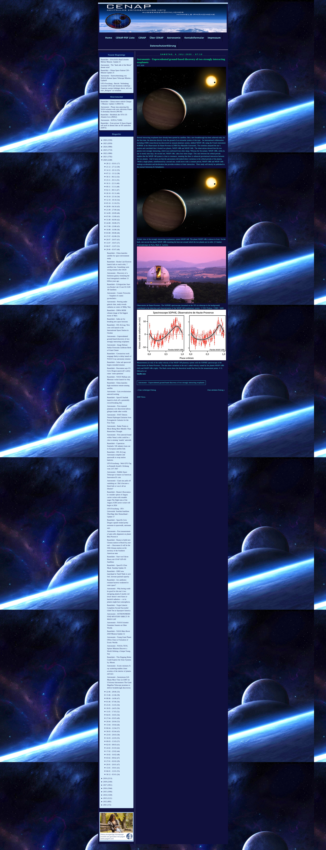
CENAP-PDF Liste (125, 37)
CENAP (142, 37)
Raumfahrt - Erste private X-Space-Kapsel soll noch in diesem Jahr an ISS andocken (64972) (116, 125)
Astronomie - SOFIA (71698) (111, 120)
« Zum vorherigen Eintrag (146, 390)
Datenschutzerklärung (163, 45)
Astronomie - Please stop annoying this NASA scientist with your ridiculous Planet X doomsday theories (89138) (116, 109)
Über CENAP (156, 37)
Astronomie (174, 37)
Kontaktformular (194, 37)
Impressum (214, 37)
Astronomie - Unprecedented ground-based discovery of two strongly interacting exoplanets (171, 383)
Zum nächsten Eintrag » (216, 390)
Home (108, 37)
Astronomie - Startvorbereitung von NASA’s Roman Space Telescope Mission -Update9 (116, 78)
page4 (167, 847)
